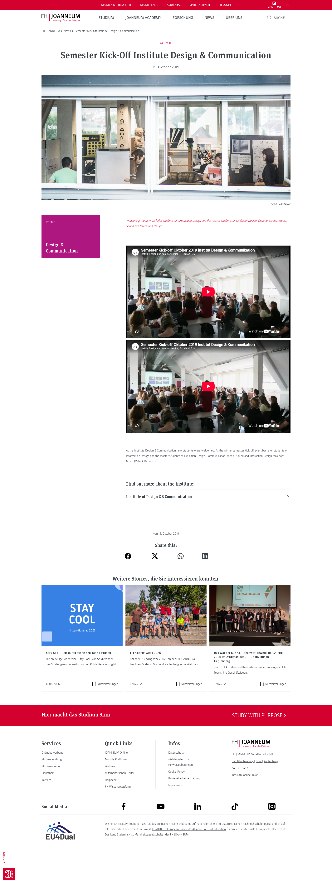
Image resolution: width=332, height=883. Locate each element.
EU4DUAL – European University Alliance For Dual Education (189, 829)
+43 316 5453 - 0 (242, 768)
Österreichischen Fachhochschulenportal (246, 824)
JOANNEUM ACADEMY (143, 17)
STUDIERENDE (149, 5)
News (209, 17)
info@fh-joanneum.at (245, 775)
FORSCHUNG (183, 17)
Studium (106, 17)
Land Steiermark (120, 834)
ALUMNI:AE (174, 5)
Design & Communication (160, 450)
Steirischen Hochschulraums (174, 824)
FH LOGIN (224, 5)
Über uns (234, 17)
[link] (60, 752)
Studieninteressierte (116, 5)
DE (287, 5)
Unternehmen (200, 5)
